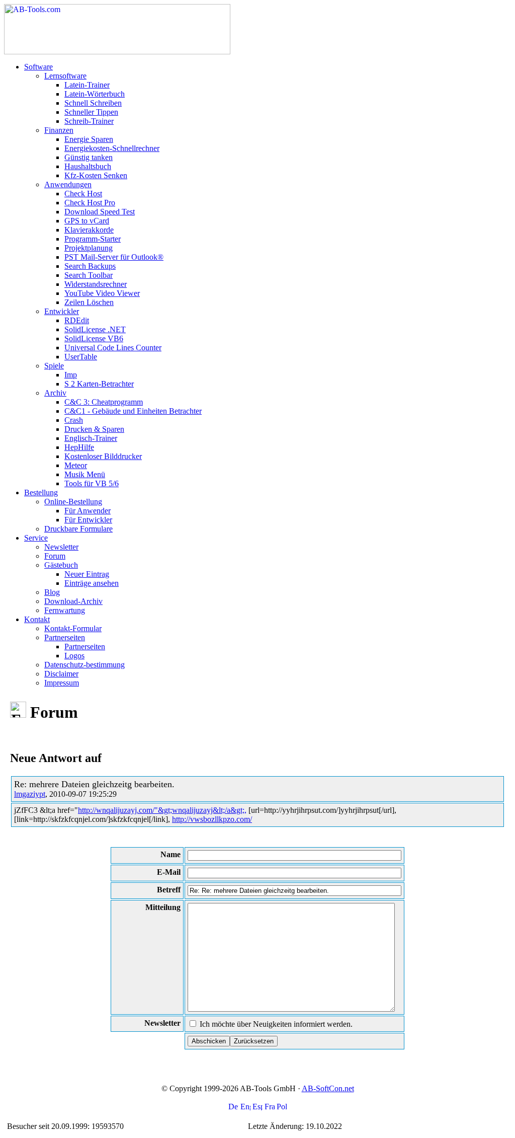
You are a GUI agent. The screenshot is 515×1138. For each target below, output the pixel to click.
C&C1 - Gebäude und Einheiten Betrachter (133, 411)
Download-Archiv (73, 601)
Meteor (75, 465)
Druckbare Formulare (78, 528)
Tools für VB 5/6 (91, 483)
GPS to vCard (86, 220)
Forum (54, 556)
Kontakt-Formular (73, 628)
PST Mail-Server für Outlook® (113, 257)
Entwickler (61, 311)
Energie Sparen (88, 139)
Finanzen (58, 130)
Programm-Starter (92, 239)
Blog (52, 592)
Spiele (54, 365)
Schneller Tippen (91, 112)
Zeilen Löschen (89, 302)
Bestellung (41, 492)
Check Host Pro (89, 202)
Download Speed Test (99, 211)
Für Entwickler (88, 519)
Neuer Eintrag (86, 574)
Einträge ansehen (91, 583)
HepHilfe (79, 447)
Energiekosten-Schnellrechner (111, 148)
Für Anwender (87, 510)
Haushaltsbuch (87, 166)
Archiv (55, 393)
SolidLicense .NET (95, 329)
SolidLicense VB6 (93, 338)
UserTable (80, 356)
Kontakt (37, 619)
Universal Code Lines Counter (112, 347)
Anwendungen (68, 184)
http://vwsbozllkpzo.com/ (212, 819)
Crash (73, 420)
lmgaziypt (29, 794)
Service (36, 538)
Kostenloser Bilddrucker (103, 456)
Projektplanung (88, 248)
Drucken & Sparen (94, 429)
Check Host (83, 193)
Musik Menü (84, 474)
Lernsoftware (65, 75)
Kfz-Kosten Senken (95, 175)
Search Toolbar (88, 275)
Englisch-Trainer (90, 438)
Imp (70, 374)
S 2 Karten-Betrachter (99, 384)
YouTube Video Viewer (102, 293)
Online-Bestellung (73, 501)
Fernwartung (64, 610)
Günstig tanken (88, 157)
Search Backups (90, 266)
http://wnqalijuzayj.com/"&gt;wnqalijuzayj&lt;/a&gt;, (162, 810)
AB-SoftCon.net (328, 1088)
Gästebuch (61, 565)
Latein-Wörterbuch (94, 94)
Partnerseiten (64, 637)
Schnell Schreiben (93, 103)
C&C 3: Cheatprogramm (103, 402)
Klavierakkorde (89, 229)
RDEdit (76, 320)
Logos (74, 655)
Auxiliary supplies (155, 1126)
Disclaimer (61, 673)
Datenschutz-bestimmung (84, 664)
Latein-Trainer (87, 85)
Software (38, 66)
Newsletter (61, 547)
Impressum (61, 682)
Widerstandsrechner (95, 284)
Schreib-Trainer (89, 121)
